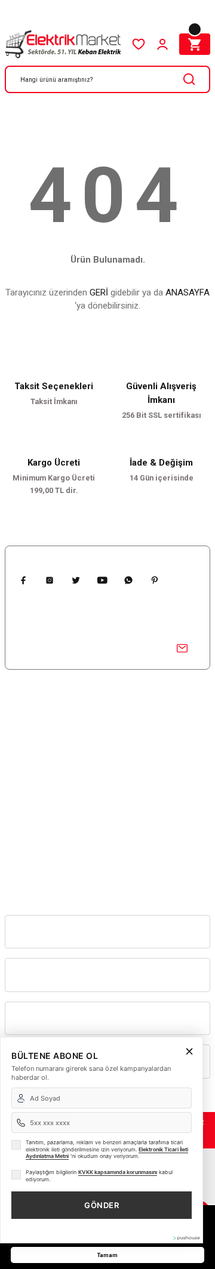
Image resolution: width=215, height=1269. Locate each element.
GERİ (99, 292)
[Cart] (195, 44)
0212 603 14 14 (30, 801)
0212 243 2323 (29, 882)
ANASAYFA (187, 292)
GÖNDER (101, 1205)
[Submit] (182, 648)
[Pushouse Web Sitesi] (185, 1238)
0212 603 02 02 (30, 841)
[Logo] (63, 44)
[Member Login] (162, 44)
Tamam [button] (107, 1255)
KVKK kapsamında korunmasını (117, 1172)
